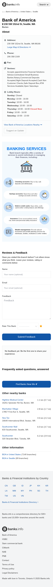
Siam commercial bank (12, 543)
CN (6, 486)
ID (22, 486)
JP (30, 486)
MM (14, 491)
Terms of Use (8, 564)
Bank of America (12, 12)
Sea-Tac (5, 418)
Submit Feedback (26, 337)
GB (14, 486)
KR (47, 486)
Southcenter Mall (9, 427)
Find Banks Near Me (25, 384)
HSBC (4, 539)
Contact (5, 560)
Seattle (35, 12)
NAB (4, 552)
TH (47, 491)
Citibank (5, 547)
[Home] (3, 12)
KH (38, 486)
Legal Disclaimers (10, 573)
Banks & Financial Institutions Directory (19, 502)
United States (25, 12)
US (14, 496)
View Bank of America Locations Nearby (22, 125)
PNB (4, 556)
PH (30, 491)
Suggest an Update (15, 130)
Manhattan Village (10, 409)
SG (38, 491)
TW (6, 496)
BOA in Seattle (15, 458)
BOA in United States (19, 454)
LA (6, 491)
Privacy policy (8, 568)
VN (22, 496)
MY (22, 491)
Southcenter (7, 436)
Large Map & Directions (18, 47)
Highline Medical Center (12, 400)
